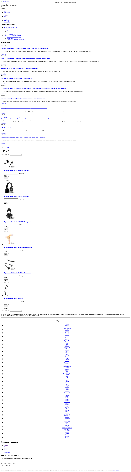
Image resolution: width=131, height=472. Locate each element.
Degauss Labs (67, 347)
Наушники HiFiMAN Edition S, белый (16, 196)
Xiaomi (67, 436)
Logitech (67, 385)
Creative (67, 343)
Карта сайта (7, 22)
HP (67, 372)
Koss (67, 384)
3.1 (7, 31)
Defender (67, 346)
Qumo (67, 406)
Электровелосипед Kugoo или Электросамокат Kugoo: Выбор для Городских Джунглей (24, 48)
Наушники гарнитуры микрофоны (13, 35)
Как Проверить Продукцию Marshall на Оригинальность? (16, 78)
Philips (67, 399)
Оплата (5, 19)
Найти (2, 8)
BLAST (67, 333)
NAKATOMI (67, 392)
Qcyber (67, 404)
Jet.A (67, 378)
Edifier (67, 355)
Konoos (67, 382)
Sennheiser (67, 414)
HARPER (67, 367)
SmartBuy (67, 417)
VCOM (67, 432)
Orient (67, 396)
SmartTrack (67, 418)
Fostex (67, 357)
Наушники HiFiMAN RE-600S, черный (16, 170)
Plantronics (67, 402)
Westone (67, 434)
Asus (67, 326)
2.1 (7, 30)
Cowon (67, 341)
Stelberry (67, 422)
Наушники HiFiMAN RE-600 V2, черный (17, 273)
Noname (67, 393)
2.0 (7, 28)
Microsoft (67, 391)
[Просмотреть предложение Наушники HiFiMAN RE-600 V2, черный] (9, 270)
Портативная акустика (12, 34)
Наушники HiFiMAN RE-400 (13, 298)
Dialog (67, 352)
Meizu (67, 388)
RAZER (67, 407)
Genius (67, 361)
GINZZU (67, 363)
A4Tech (67, 324)
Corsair (67, 337)
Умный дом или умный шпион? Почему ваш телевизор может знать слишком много (24, 108)
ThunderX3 (67, 429)
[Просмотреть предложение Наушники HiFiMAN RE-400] (6, 295)
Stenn (67, 423)
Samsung (67, 413)
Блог (5, 16)
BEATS (67, 331)
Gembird (67, 359)
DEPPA (67, 350)
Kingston (67, 381)
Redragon (67, 408)
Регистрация (7, 12)
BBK (67, 329)
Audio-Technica (67, 328)
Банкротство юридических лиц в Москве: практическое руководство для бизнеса (23, 137)
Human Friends (67, 373)
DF (67, 351)
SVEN (67, 425)
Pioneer (67, 400)
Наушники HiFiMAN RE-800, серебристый (18, 247)
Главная (6, 15)
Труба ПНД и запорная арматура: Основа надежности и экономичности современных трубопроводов (28, 118)
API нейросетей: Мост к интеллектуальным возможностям (17, 127)
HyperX (67, 374)
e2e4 (67, 354)
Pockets (67, 403)
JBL (67, 377)
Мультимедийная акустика (10, 27)
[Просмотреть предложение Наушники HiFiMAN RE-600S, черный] (9, 167)
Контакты (6, 20)
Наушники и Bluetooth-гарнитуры (15, 39)
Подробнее (3, 54)
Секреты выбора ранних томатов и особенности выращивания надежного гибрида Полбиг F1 (26, 58)
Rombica (67, 411)
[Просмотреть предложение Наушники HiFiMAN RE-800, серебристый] (9, 244)
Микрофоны (10, 38)
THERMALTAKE (67, 428)
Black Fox (67, 332)
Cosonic (67, 339)
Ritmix (67, 410)
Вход (5, 11)
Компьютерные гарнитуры (14, 37)
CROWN (67, 344)
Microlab (67, 389)
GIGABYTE (67, 362)
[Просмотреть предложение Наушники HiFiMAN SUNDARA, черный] (9, 218)
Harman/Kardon (67, 366)
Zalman (67, 437)
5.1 (7, 32)
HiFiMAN (6, 147)
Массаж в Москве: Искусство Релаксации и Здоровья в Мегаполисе (19, 68)
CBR (67, 336)
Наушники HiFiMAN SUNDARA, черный (17, 222)
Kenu (67, 380)
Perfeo (67, 398)
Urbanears (67, 430)
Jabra (67, 376)
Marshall (67, 387)
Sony (67, 419)
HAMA (67, 365)
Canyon (67, 335)
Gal (67, 358)
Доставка (6, 17)
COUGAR (67, 340)
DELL (67, 348)
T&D (67, 426)
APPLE (67, 325)
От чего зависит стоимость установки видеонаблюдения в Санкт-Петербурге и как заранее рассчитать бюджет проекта (33, 88)
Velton (67, 433)
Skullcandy (67, 415)
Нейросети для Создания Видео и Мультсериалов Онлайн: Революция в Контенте (23, 98)
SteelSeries (67, 421)
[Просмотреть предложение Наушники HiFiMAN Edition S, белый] (9, 193)
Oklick (67, 395)
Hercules (67, 369)
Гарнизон (67, 439)
